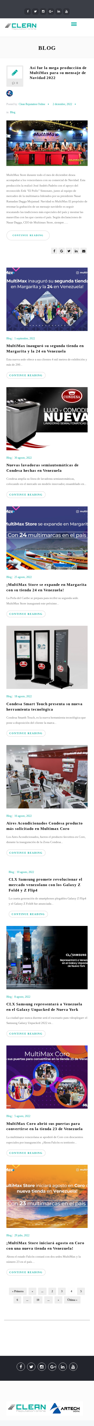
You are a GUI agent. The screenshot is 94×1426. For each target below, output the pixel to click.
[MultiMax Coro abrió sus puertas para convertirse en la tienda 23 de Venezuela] (47, 1076)
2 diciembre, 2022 (62, 104)
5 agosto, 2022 (22, 1116)
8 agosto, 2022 (22, 996)
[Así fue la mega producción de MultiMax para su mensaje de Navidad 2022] (47, 145)
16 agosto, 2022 (23, 815)
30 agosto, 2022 (23, 457)
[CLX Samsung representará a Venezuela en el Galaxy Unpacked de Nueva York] (47, 957)
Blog (12, 112)
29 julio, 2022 (21, 1235)
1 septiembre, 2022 (24, 338)
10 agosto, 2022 (25, 872)
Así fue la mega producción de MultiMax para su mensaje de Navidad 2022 (58, 73)
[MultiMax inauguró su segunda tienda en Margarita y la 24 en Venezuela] (47, 299)
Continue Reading (28, 235)
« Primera (18, 1291)
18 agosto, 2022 (23, 696)
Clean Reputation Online (32, 104)
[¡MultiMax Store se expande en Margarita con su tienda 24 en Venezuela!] (47, 537)
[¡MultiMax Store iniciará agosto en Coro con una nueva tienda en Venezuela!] (47, 1196)
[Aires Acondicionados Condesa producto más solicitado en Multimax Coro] (47, 776)
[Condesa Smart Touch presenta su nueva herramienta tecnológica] (47, 657)
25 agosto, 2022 (23, 577)
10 (38, 1299)
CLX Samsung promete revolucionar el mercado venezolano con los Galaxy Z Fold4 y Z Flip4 (45, 884)
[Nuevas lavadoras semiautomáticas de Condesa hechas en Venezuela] (47, 418)
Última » (72, 1299)
